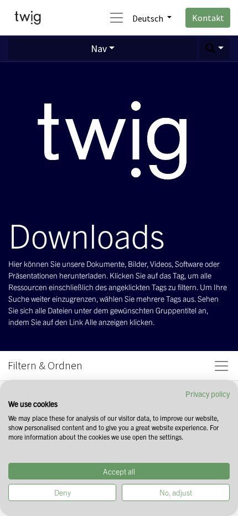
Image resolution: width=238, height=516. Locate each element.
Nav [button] (99, 49)
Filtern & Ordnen (45, 365)
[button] (214, 49)
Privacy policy (207, 394)
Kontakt (208, 17)
